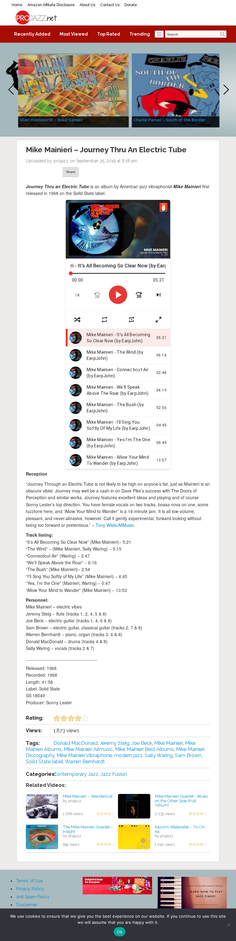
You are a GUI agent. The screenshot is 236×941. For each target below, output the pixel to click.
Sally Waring (159, 755)
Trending (139, 34)
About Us (87, 5)
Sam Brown (188, 755)
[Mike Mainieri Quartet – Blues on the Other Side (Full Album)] (134, 805)
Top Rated (108, 34)
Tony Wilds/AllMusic (115, 525)
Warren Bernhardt (85, 761)
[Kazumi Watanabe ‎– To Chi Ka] (134, 836)
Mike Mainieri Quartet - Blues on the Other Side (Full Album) (181, 800)
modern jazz (128, 755)
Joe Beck (142, 743)
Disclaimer (26, 904)
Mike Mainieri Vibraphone (84, 755)
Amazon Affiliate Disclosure (51, 5)
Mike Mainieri (168, 743)
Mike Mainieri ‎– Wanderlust (87, 796)
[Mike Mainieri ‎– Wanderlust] (42, 805)
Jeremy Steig (114, 743)
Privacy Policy (30, 888)
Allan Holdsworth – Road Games (51, 120)
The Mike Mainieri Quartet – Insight (88, 829)
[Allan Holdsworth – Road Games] (73, 89)
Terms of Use (29, 880)
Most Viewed (74, 34)
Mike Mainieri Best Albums (144, 749)
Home (17, 5)
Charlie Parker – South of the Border (169, 120)
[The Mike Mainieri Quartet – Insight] (42, 836)
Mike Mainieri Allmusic (88, 749)
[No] (228, 925)
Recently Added (32, 34)
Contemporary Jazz (75, 774)
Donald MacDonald (75, 743)
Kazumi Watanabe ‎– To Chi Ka (180, 829)
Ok (119, 931)
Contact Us (110, 5)
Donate (130, 5)
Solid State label (44, 761)
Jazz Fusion (113, 774)
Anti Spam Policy (33, 896)
